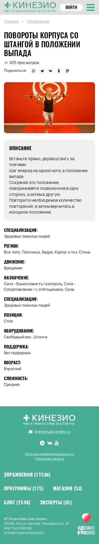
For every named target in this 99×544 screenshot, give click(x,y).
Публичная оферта (49, 459)
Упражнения (27, 475)
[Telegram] (42, 71)
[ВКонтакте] (50, 71)
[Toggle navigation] (90, 7)
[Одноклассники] (59, 71)
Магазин (67, 488)
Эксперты (56, 502)
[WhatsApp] (33, 71)
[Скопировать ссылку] (67, 71)
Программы (24, 488)
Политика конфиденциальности (49, 454)
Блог (17, 502)
